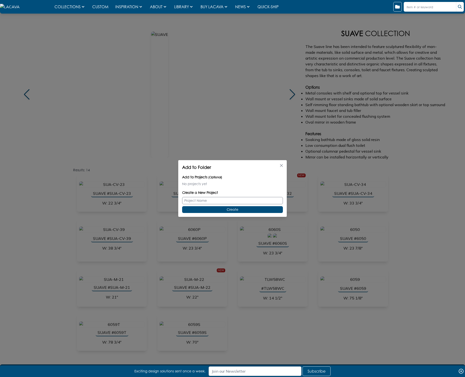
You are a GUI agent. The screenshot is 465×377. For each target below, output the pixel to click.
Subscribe (317, 371)
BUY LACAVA (212, 6)
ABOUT (156, 6)
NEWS (240, 6)
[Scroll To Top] (456, 364)
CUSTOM (100, 6)
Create (232, 209)
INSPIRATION (126, 6)
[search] (460, 7)
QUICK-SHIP (268, 6)
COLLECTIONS (67, 6)
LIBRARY (181, 6)
